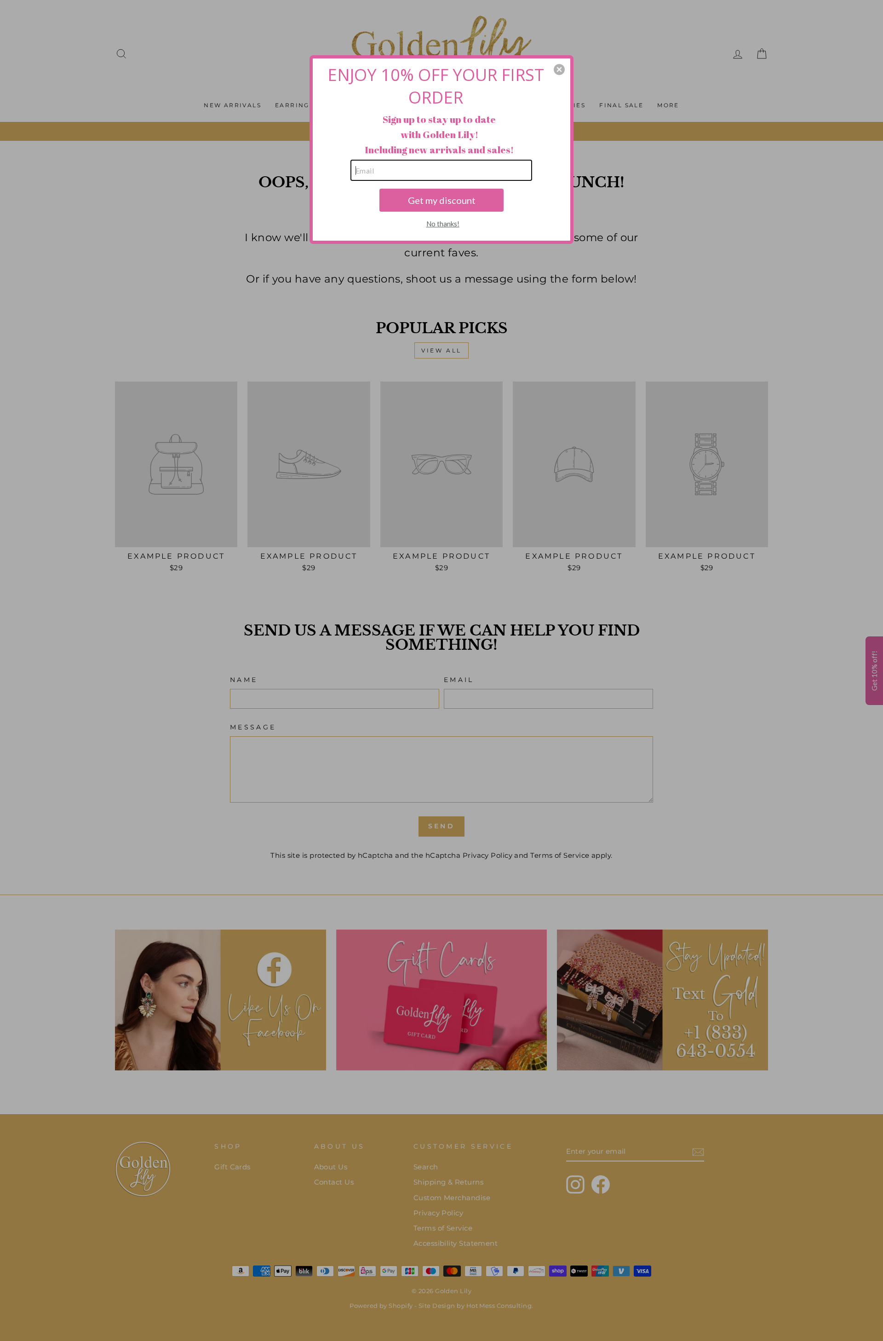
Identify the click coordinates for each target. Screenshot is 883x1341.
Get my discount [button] (442, 200)
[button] (559, 69)
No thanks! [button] (442, 224)
